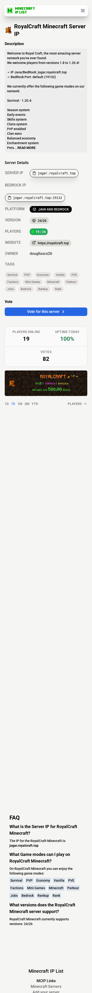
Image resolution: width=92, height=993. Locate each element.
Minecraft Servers (46, 986)
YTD (35, 404)
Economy (43, 275)
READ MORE (26, 148)
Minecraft (53, 282)
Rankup (43, 289)
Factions (12, 282)
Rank (58, 289)
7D (13, 404)
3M (27, 404)
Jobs (10, 289)
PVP (27, 275)
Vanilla (60, 275)
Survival (12, 275)
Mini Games (32, 282)
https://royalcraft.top (53, 243)
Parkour (71, 282)
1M (19, 404)
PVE (74, 275)
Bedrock (26, 289)
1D (7, 404)
